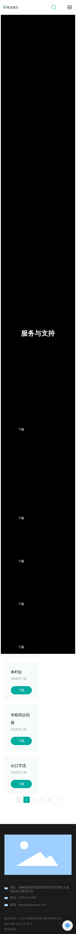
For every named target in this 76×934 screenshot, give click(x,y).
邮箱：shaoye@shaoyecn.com (28, 904)
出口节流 (18, 766)
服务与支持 (38, 333)
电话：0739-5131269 (23, 897)
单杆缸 (16, 672)
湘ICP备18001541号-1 (18, 924)
